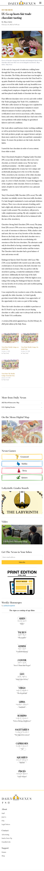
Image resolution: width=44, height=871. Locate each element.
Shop (3, 856)
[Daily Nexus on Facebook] (2, 803)
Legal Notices (6, 824)
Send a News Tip (7, 838)
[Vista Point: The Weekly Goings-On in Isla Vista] (10, 364)
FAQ (3, 821)
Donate (4, 852)
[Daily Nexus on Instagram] (9, 803)
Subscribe (22, 562)
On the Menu (7, 10)
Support (5, 847)
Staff (3, 813)
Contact (5, 830)
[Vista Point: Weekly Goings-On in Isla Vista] (29, 338)
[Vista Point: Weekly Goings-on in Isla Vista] (10, 338)
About (4, 809)
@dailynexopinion (9, 606)
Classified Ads (6, 842)
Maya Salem (8, 22)
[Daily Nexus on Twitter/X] (6, 803)
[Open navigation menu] (40, 3)
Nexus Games (9, 450)
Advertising (5, 835)
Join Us (4, 817)
